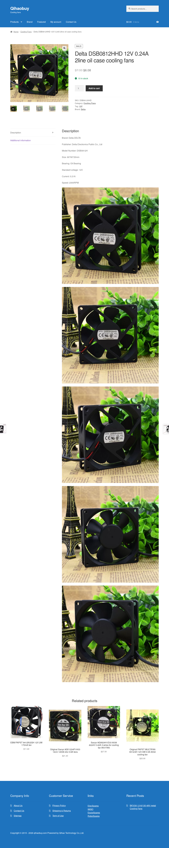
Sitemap (18, 815)
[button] (64, 48)
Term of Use (58, 815)
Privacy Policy (59, 805)
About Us (18, 805)
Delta (83, 109)
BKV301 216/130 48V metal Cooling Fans (143, 807)
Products (14, 21)
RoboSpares (94, 816)
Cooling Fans (26, 31)
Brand (29, 21)
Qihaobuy (19, 8)
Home (15, 31)
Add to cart (94, 88)
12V (80, 106)
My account (55, 21)
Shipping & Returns (61, 810)
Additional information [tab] (20, 140)
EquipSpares (94, 812)
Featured (41, 21)
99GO (90, 809)
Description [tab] (15, 132)
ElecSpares (93, 805)
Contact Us (71, 21)
